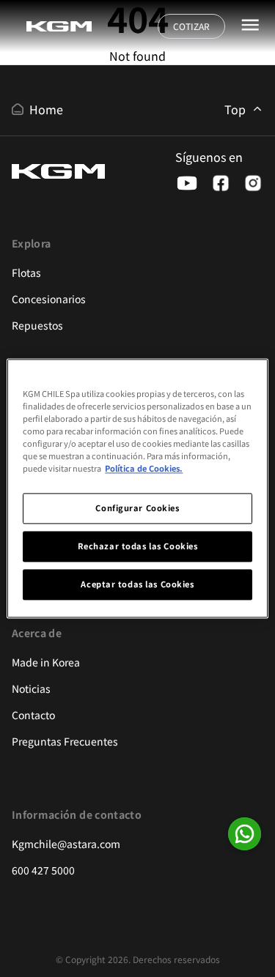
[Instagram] (253, 183)
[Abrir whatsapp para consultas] (244, 833)
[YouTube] (187, 183)
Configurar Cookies (137, 508)
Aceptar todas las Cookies (137, 584)
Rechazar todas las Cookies (138, 546)
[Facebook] (220, 183)
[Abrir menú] (250, 25)
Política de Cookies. (144, 469)
